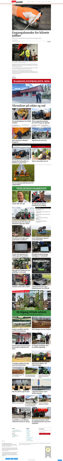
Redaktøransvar (29, 439)
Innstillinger (60, 460)
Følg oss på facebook (30, 440)
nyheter (13, 76)
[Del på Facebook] (48, 41)
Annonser (45, 1)
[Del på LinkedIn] (49, 41)
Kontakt (42, 1)
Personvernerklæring (30, 437)
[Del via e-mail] (50, 41)
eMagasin (49, 1)
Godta (12, 458)
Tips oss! (28, 436)
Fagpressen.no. (4, 455)
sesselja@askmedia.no (15, 435)
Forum (36, 1)
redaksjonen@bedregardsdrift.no (17, 431)
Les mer (30, 444)
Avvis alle (16, 458)
